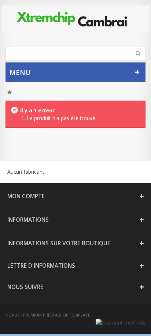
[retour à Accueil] (10, 92)
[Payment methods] (121, 322)
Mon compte (26, 196)
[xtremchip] (75, 19)
